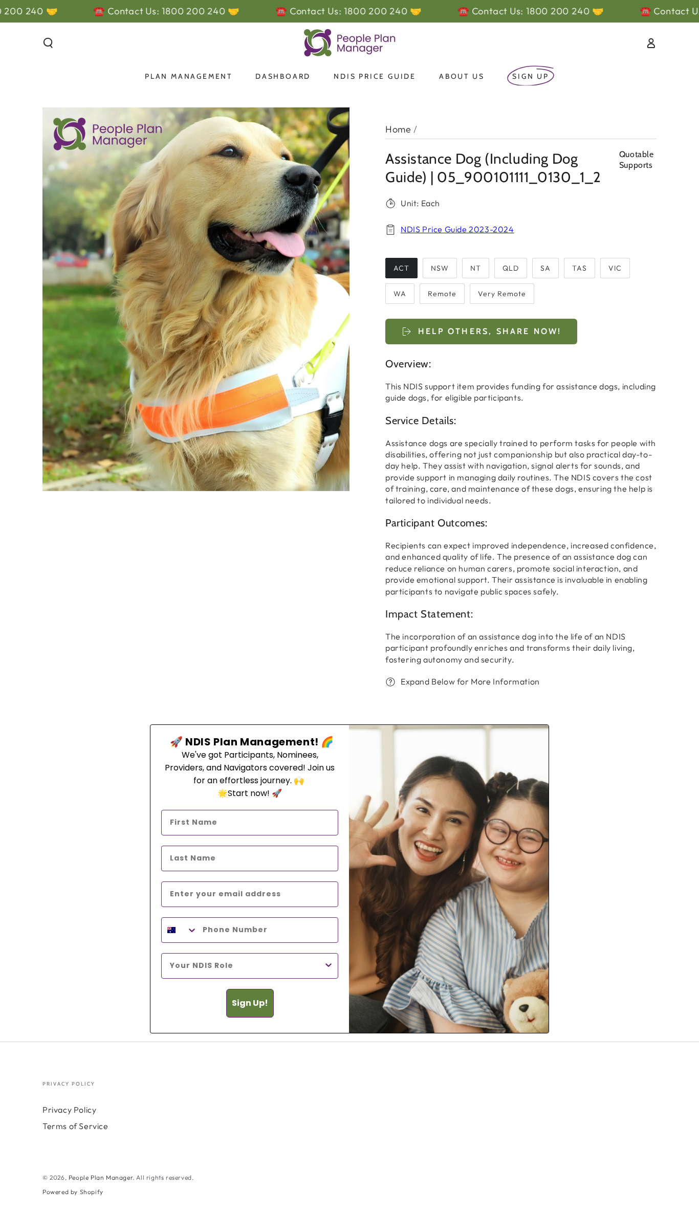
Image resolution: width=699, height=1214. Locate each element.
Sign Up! (250, 1003)
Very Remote (502, 293)
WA (400, 293)
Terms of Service (75, 1126)
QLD (511, 268)
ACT (401, 268)
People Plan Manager (101, 1177)
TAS (579, 268)
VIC (615, 268)
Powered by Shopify (72, 1192)
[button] (48, 43)
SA (545, 268)
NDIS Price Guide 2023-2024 (457, 229)
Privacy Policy (69, 1110)
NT (475, 268)
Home (398, 129)
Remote (442, 293)
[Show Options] (328, 966)
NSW (440, 268)
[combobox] (180, 930)
